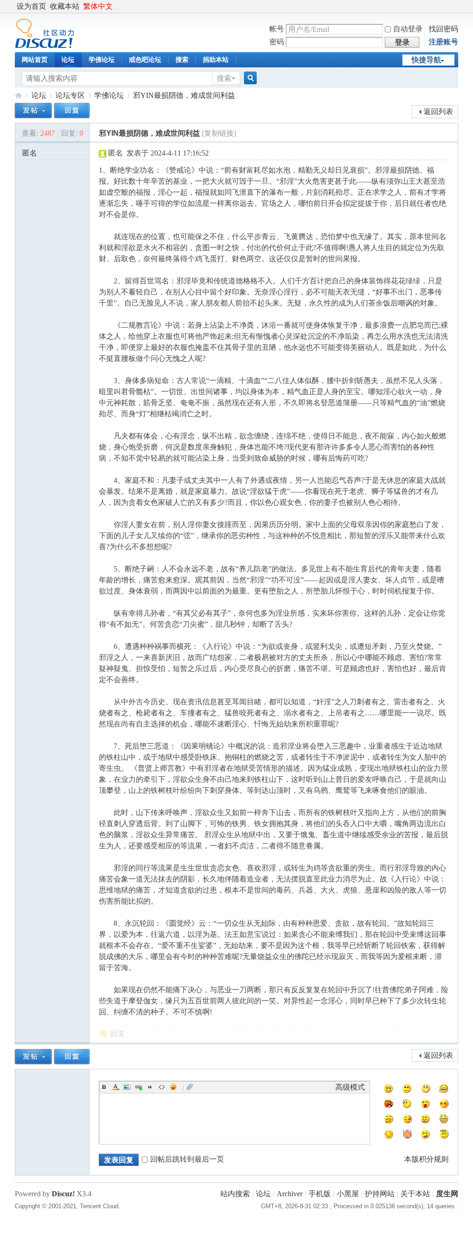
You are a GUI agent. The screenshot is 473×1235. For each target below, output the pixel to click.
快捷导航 (426, 60)
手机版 (320, 1194)
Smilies (173, 1086)
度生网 (18, 95)
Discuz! (63, 1194)
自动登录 (408, 29)
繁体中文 (98, 6)
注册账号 (443, 42)
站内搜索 (235, 1194)
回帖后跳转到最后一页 (187, 1159)
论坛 (67, 59)
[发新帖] (33, 110)
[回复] (72, 110)
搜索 (182, 59)
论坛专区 (70, 95)
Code (161, 1086)
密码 (276, 42)
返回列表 (438, 111)
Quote (150, 1086)
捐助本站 (216, 59)
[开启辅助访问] (456, 6)
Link (138, 1086)
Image (127, 1086)
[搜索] (249, 78)
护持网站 (379, 1194)
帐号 (276, 29)
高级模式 (350, 1087)
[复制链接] (219, 133)
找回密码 (443, 29)
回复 (117, 1033)
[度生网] (44, 46)
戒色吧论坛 (145, 59)
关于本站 (415, 1194)
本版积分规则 (426, 1159)
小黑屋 (348, 1194)
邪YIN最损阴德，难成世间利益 (184, 95)
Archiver (290, 1194)
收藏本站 (64, 6)
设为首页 (31, 6)
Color (115, 1086)
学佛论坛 (102, 59)
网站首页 (35, 59)
